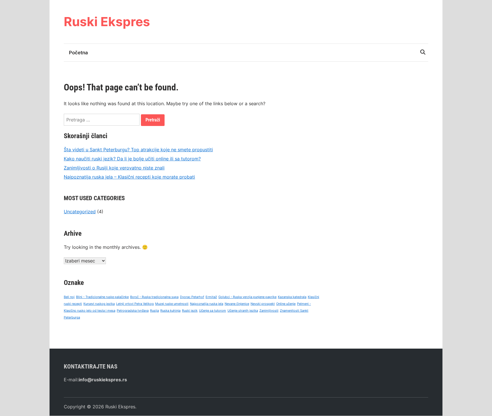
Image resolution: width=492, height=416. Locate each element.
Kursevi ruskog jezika (99, 304)
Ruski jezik (190, 310)
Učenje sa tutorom (212, 310)
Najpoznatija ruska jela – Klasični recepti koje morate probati (129, 177)
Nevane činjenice (237, 304)
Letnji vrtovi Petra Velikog (135, 304)
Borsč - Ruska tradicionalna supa (154, 297)
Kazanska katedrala (292, 297)
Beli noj (69, 297)
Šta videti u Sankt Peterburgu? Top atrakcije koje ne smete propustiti (138, 149)
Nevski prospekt (263, 304)
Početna (78, 52)
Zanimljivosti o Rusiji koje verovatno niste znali (114, 168)
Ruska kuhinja (170, 310)
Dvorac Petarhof (192, 297)
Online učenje (286, 304)
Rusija (154, 310)
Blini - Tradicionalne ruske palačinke (102, 297)
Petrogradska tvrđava (133, 310)
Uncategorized (80, 211)
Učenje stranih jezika (242, 310)
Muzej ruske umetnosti (171, 304)
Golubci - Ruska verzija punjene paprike (247, 297)
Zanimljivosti (268, 310)
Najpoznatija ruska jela (206, 304)
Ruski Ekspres (107, 21)
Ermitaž (211, 297)
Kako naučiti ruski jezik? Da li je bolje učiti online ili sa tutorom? (132, 159)
